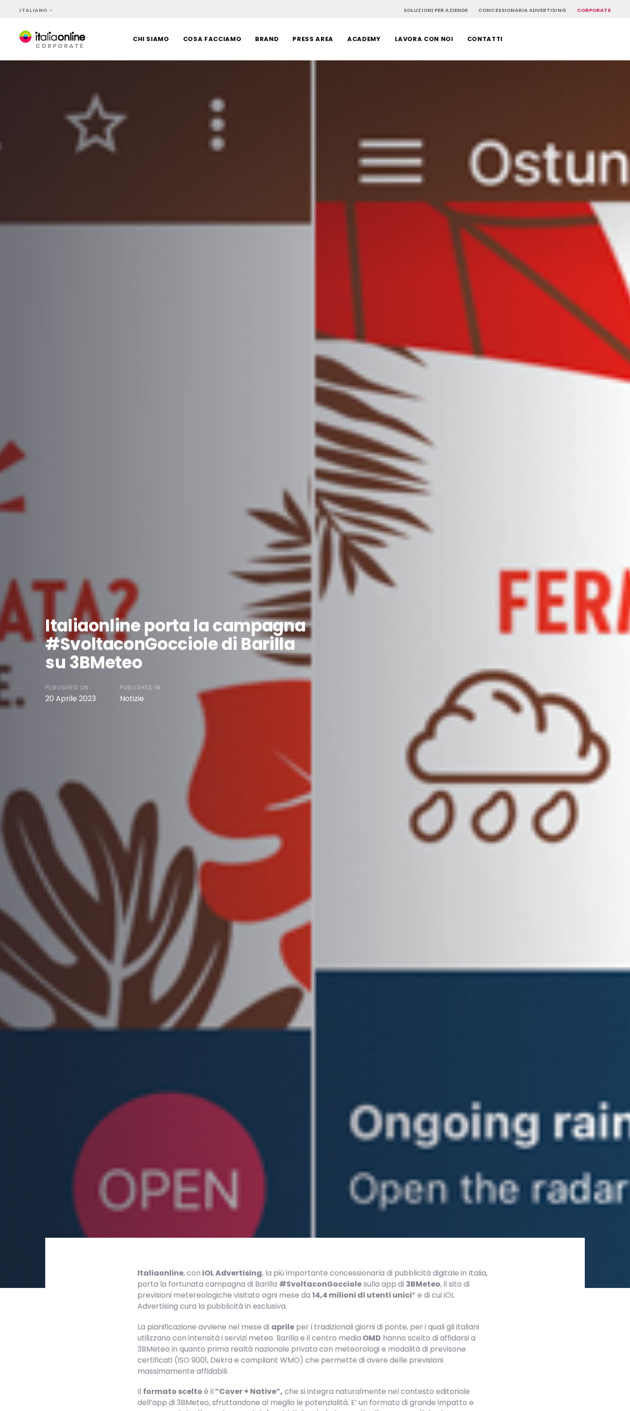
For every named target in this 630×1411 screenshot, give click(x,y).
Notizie (132, 698)
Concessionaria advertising (522, 10)
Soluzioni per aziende (436, 10)
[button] (36, 10)
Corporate (594, 10)
